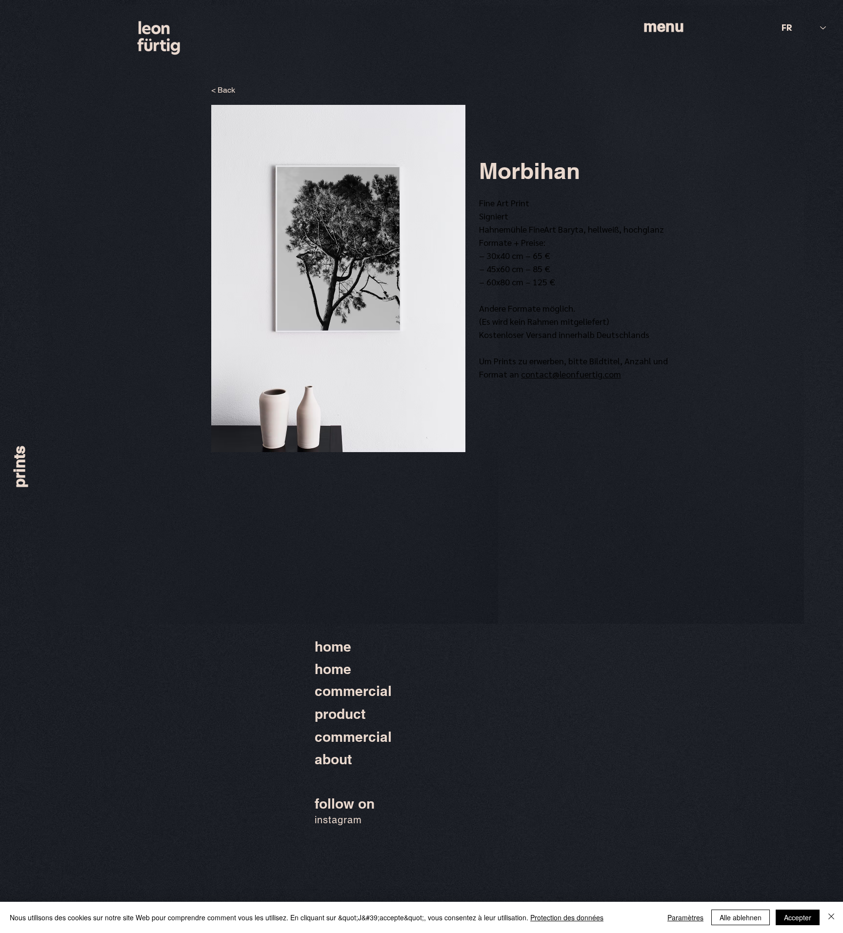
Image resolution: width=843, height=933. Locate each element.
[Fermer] (831, 917)
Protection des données (566, 917)
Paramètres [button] (685, 917)
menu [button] (663, 26)
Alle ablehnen (741, 917)
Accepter (797, 917)
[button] (338, 278)
